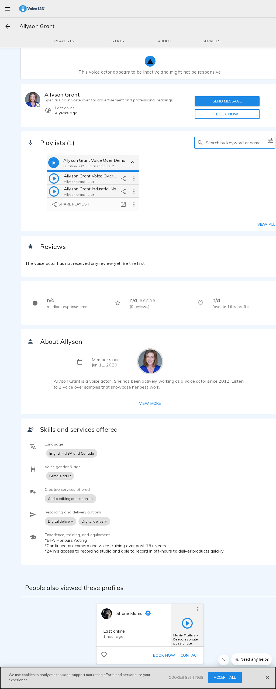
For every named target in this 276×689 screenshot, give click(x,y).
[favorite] (104, 654)
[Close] (267, 677)
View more (150, 403)
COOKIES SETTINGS (186, 677)
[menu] (7, 8)
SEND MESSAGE (227, 101)
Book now (164, 655)
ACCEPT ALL (225, 677)
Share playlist (73, 204)
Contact (190, 655)
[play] (54, 178)
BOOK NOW (227, 114)
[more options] (134, 178)
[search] (200, 142)
